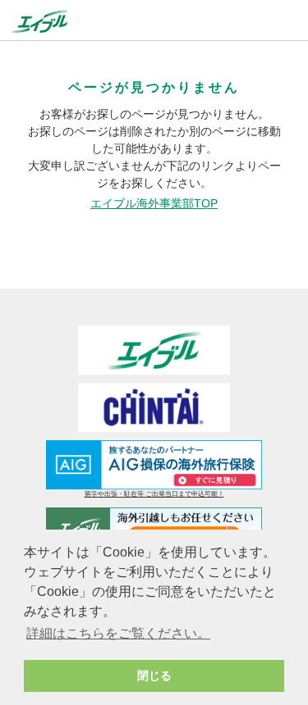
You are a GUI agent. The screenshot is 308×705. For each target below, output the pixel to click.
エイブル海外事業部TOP (154, 203)
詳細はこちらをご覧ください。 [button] (118, 633)
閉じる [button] (154, 675)
